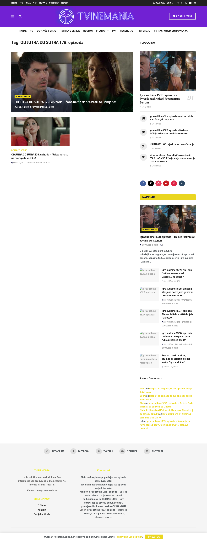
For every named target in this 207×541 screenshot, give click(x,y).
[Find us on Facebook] (181, 3)
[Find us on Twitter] (186, 3)
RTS (21, 3)
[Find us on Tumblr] (182, 183)
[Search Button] (20, 16)
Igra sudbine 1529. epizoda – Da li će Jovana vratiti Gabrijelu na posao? (178, 273)
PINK (35, 3)
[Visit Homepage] (95, 16)
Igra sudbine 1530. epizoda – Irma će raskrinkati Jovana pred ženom (160, 98)
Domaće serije (46, 31)
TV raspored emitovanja (171, 31)
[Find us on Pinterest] (195, 3)
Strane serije (70, 31)
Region (88, 31)
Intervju (144, 31)
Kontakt (64, 3)
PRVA (28, 3)
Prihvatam (154, 537)
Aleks (143, 388)
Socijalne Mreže (42, 514)
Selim (143, 396)
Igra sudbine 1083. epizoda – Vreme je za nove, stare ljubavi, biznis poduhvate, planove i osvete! (165, 425)
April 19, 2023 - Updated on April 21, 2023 (31, 163)
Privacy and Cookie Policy (129, 537)
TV (31, 31)
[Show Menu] (12, 16)
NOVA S (43, 3)
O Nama (42, 505)
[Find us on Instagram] (178, 3)
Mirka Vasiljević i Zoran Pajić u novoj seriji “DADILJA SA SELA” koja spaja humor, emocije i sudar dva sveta (172, 158)
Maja (142, 403)
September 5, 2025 (149, 245)
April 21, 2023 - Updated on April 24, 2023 (35, 107)
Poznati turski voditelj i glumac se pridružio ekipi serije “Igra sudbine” (176, 359)
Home (14, 3)
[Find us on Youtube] (190, 3)
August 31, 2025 (170, 367)
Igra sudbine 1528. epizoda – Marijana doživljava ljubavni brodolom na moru (178, 292)
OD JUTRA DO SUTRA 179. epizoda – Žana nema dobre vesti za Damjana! (65, 102)
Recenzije (126, 31)
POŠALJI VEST (184, 16)
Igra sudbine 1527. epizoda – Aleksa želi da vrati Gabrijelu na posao (178, 314)
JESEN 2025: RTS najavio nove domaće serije (172, 144)
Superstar (54, 3)
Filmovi (101, 31)
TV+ (114, 31)
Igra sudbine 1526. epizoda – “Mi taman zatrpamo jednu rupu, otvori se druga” (178, 336)
